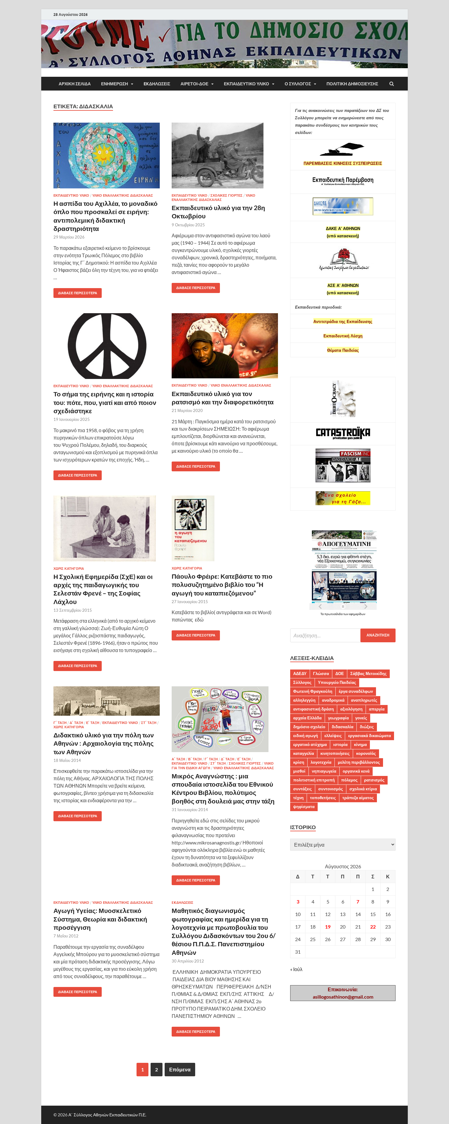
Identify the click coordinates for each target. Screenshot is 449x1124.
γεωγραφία (338, 717)
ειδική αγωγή (305, 735)
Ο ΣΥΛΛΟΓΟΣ (298, 83)
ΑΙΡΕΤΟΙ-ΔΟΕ (194, 83)
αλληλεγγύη (304, 700)
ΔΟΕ (339, 673)
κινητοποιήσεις (335, 753)
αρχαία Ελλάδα (307, 717)
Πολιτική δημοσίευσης (352, 83)
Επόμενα (180, 1069)
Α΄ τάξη (178, 759)
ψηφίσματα (304, 806)
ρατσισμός (374, 779)
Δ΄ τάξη (76, 723)
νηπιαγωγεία (324, 771)
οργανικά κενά (356, 771)
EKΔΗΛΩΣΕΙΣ (157, 83)
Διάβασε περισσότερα (75, 291)
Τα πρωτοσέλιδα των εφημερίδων (342, 614)
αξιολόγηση (351, 709)
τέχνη (298, 797)
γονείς (361, 717)
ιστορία (340, 744)
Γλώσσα (321, 673)
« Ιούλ (296, 969)
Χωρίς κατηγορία (68, 568)
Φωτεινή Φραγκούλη (312, 691)
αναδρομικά (333, 700)
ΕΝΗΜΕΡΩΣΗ (114, 83)
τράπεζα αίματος (358, 797)
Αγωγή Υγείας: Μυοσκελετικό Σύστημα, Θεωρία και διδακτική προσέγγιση (100, 919)
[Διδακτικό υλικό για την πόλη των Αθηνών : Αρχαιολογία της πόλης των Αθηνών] (106, 703)
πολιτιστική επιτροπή (314, 779)
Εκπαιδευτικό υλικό (246, 83)
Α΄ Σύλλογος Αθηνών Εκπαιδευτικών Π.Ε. (107, 1114)
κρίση (298, 762)
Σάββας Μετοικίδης (368, 673)
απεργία (377, 709)
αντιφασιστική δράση (313, 709)
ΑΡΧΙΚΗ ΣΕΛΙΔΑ (75, 83)
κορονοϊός (366, 753)
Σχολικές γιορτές (226, 195)
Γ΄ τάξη (60, 723)
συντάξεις (302, 788)
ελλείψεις (333, 735)
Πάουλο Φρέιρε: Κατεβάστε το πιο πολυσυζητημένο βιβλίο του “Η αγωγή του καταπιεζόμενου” (222, 584)
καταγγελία (303, 753)
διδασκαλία (342, 726)
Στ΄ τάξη (148, 723)
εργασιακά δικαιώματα (369, 735)
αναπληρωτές (364, 700)
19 (327, 926)
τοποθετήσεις (323, 797)
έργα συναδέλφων (356, 691)
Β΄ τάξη (195, 759)
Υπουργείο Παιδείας (337, 682)
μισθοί (299, 771)
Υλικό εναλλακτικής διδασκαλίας (122, 195)
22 (373, 926)
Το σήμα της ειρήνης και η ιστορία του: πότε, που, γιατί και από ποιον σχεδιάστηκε (104, 402)
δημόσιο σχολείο (309, 726)
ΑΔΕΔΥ (300, 673)
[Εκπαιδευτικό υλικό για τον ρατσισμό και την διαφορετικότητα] (225, 348)
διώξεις (367, 726)
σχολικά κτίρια (363, 788)
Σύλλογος (302, 682)
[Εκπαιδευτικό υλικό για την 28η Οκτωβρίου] (225, 158)
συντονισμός (330, 788)
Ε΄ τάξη (92, 723)
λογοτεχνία (321, 762)
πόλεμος (349, 779)
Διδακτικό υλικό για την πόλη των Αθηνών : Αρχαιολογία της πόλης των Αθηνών (103, 743)
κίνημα (360, 744)
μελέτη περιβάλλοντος (359, 762)
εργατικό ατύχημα (310, 744)
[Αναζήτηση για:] (343, 635)
